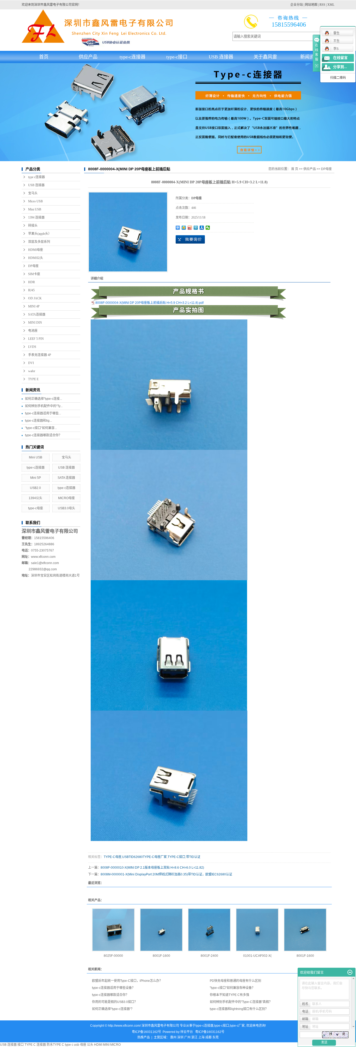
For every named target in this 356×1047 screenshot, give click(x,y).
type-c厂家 (237, 1025)
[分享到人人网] (202, 228)
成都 (208, 1037)
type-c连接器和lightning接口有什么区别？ (239, 1009)
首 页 (294, 169)
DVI (31, 363)
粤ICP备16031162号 (146, 1032)
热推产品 (143, 1037)
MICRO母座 (66, 498)
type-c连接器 (132, 56)
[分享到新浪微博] (190, 228)
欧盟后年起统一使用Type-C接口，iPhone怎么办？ (127, 981)
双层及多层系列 (39, 242)
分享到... (340, 67)
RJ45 (31, 290)
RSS (322, 5)
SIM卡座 (34, 274)
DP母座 (33, 266)
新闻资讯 (309, 56)
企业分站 (296, 5)
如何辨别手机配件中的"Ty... (44, 406)
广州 (187, 1037)
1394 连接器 (36, 217)
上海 (201, 1037)
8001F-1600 (161, 956)
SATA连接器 (36, 314)
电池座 (33, 330)
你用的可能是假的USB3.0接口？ (114, 1002)
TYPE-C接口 (176, 857)
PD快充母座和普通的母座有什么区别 (235, 981)
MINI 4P (34, 306)
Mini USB (34, 209)
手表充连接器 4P (39, 355)
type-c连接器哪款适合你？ (43, 435)
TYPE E (33, 379)
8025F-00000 (113, 956)
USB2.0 (35, 488)
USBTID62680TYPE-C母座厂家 (144, 857)
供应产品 (88, 56)
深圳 (180, 1037)
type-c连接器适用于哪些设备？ (113, 988)
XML (330, 5)
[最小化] (349, 972)
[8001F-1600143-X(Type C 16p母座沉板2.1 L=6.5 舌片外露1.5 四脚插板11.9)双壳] (305, 929)
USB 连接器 (221, 56)
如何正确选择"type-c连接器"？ (113, 1009)
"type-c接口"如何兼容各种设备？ (232, 988)
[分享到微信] (208, 228)
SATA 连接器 (66, 478)
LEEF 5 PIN (36, 339)
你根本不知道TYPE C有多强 (229, 995)
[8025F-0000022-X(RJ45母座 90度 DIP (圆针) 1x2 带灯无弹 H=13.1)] (113, 929)
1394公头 (35, 498)
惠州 (173, 1037)
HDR (31, 282)
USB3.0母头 (66, 508)
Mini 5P (35, 478)
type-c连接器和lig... (38, 420)
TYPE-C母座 (112, 857)
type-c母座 (35, 508)
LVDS (32, 347)
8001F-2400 (209, 956)
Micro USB (35, 201)
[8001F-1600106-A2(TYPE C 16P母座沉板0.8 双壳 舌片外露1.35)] (161, 929)
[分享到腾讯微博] (196, 228)
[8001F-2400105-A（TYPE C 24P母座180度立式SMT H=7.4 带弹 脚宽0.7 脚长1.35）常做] (209, 929)
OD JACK (35, 298)
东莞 (215, 1037)
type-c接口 (176, 56)
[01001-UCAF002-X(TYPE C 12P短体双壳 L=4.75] (257, 929)
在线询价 (190, 239)
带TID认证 (193, 857)
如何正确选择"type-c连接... (43, 399)
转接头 (33, 225)
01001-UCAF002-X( (257, 956)
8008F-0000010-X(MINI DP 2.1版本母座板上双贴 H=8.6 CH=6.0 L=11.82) (152, 867)
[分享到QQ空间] (184, 228)
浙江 (194, 1037)
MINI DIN (35, 322)
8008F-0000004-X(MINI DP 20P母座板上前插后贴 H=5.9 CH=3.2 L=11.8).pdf (149, 303)
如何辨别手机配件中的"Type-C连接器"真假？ (241, 1002)
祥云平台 (186, 1032)
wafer (31, 371)
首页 (43, 56)
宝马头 (33, 193)
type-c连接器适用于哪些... (43, 413)
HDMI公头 (35, 258)
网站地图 (311, 5)
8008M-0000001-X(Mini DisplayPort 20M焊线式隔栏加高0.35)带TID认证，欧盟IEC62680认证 (166, 874)
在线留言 (340, 58)
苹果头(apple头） (39, 233)
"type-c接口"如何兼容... (41, 428)
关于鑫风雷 (265, 56)
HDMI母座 (35, 250)
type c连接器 (36, 177)
